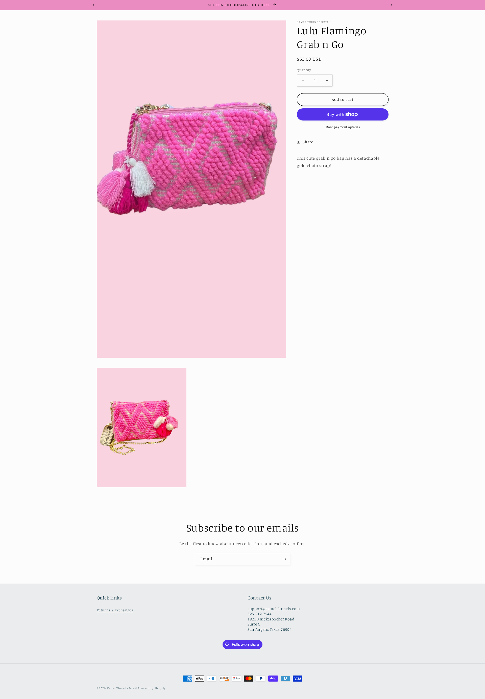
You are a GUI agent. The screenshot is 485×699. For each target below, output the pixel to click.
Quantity (304, 70)
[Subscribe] (284, 559)
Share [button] (308, 142)
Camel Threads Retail (122, 688)
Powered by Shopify (151, 688)
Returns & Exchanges (115, 610)
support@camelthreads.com (274, 608)
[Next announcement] (391, 5)
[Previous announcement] (93, 5)
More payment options (343, 127)
